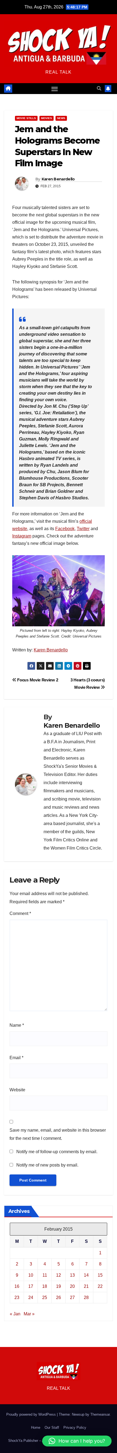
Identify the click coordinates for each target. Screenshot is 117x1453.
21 (86, 1286)
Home (35, 1427)
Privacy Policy (74, 1427)
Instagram (21, 536)
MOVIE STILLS (26, 118)
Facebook (65, 528)
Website (17, 1090)
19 (58, 1286)
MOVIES (46, 118)
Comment (20, 913)
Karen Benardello (58, 179)
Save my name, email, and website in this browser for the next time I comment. (58, 1134)
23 (16, 1297)
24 (30, 1297)
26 (58, 1297)
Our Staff (52, 1427)
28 (86, 1297)
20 (72, 1286)
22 (100, 1286)
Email (16, 1057)
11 (44, 1275)
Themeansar (100, 1414)
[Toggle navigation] (55, 88)
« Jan (15, 1314)
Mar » (29, 1314)
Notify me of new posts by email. (47, 1165)
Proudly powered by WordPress (31, 1414)
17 (30, 1286)
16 (16, 1286)
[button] (99, 88)
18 (44, 1286)
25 (44, 1297)
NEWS (61, 118)
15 (100, 1275)
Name (17, 1025)
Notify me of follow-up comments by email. (56, 1151)
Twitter (83, 528)
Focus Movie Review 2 (37, 680)
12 (58, 1275)
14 (86, 1275)
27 (72, 1297)
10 (30, 1275)
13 (72, 1275)
